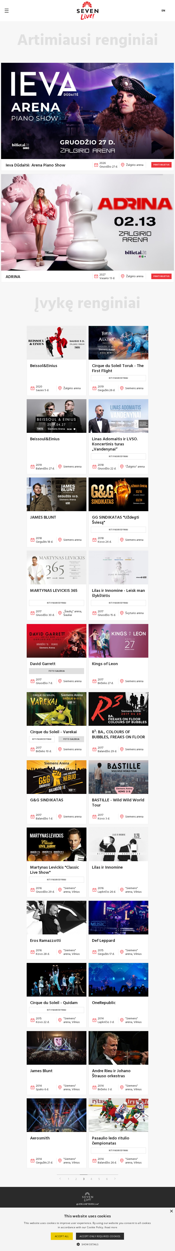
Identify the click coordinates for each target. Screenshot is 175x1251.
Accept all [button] (62, 1236)
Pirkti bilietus (161, 164)
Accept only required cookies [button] (100, 1236)
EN (163, 10)
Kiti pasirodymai (118, 378)
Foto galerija (57, 671)
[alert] (87, 1229)
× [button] (171, 1211)
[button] (87, 1244)
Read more (111, 1227)
